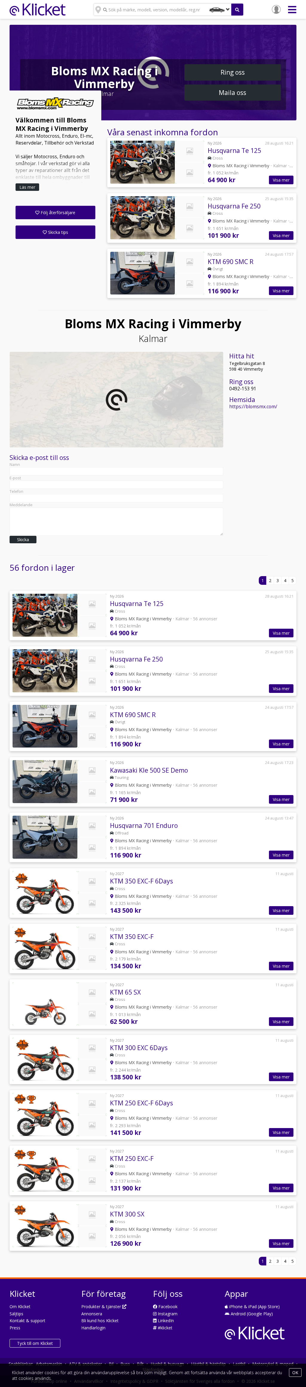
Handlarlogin (93, 1328)
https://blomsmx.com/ (253, 406)
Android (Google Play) (251, 1314)
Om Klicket (20, 1306)
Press (15, 1328)
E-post (15, 478)
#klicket (164, 1328)
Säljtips (16, 1314)
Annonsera (91, 1314)
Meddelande (21, 504)
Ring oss (233, 72)
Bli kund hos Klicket (100, 1320)
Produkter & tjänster (101, 1306)
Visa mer (281, 180)
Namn (15, 464)
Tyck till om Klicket (35, 1343)
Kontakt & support (27, 1320)
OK (295, 1372)
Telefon (16, 491)
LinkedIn (165, 1320)
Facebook (167, 1306)
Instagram (167, 1314)
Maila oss (232, 92)
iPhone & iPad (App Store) (254, 1306)
